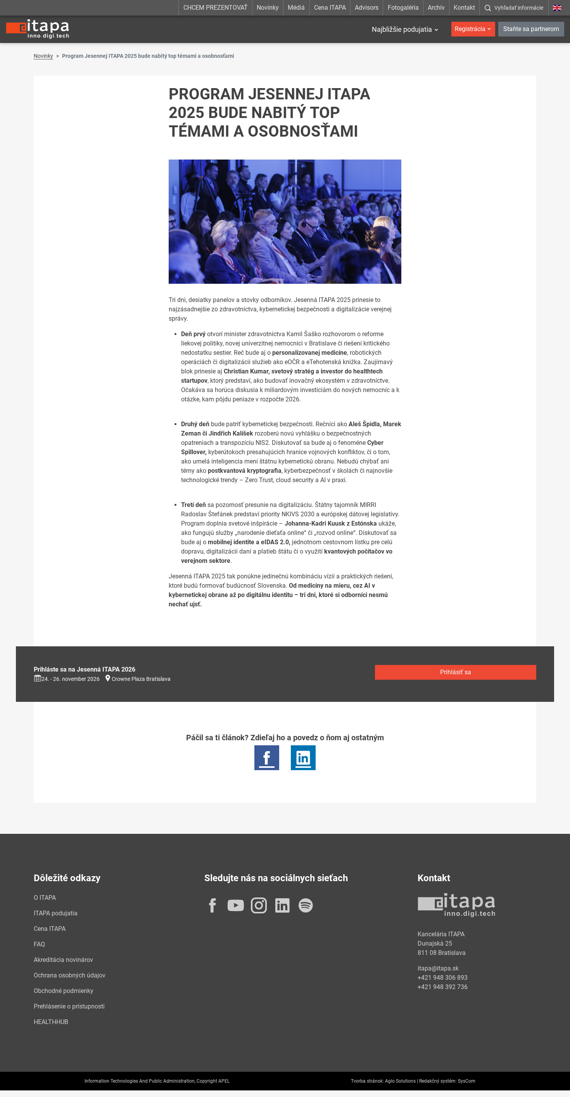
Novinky (268, 7)
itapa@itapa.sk (438, 968)
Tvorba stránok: (367, 1081)
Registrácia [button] (470, 29)
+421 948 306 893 (443, 977)
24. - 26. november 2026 (70, 679)
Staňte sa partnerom (531, 29)
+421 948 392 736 (443, 987)
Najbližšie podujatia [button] (402, 29)
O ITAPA (45, 897)
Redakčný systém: (438, 1081)
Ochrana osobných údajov (69, 975)
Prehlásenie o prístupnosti (69, 1006)
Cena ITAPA (330, 7)
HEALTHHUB (51, 1022)
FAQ (39, 944)
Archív (436, 7)
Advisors (366, 7)
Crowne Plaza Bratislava (141, 679)
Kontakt (464, 7)
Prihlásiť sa (455, 672)
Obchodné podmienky (63, 991)
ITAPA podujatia (56, 913)
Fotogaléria (403, 7)
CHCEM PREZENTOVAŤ (215, 7)
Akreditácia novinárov (63, 959)
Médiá (296, 7)
